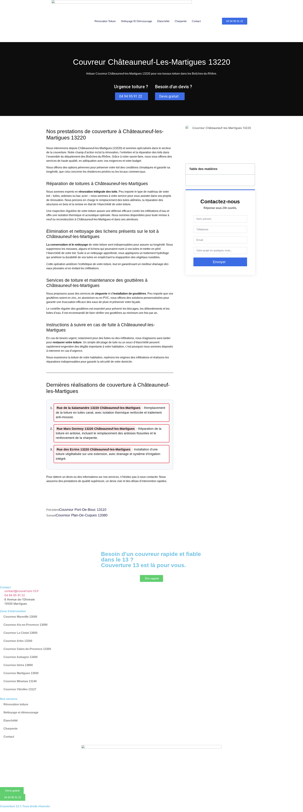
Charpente (181, 21)
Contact (196, 21)
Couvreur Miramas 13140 (20, 681)
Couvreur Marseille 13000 (20, 616)
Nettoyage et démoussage (136, 21)
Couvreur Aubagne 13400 (21, 657)
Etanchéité (163, 21)
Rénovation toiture (105, 21)
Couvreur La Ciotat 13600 (20, 632)
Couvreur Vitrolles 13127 (20, 689)
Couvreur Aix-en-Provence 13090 (26, 624)
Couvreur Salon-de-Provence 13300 (27, 648)
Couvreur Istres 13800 (18, 665)
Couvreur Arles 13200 (18, 640)
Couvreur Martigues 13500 (21, 673)
